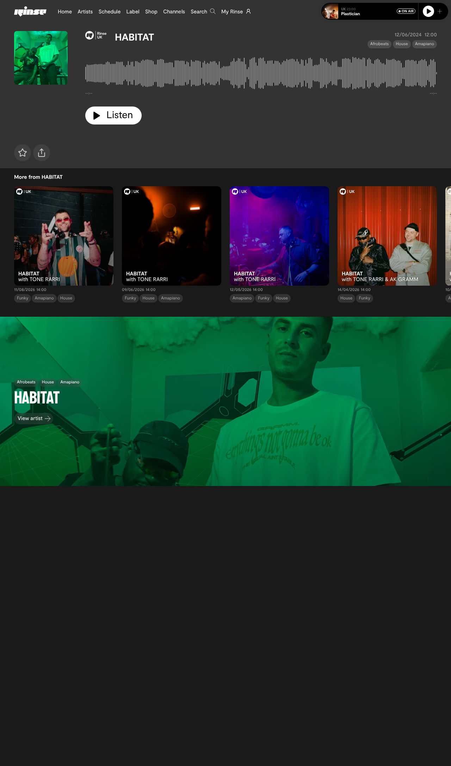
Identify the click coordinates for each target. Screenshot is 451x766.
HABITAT (134, 37)
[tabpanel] (261, 75)
